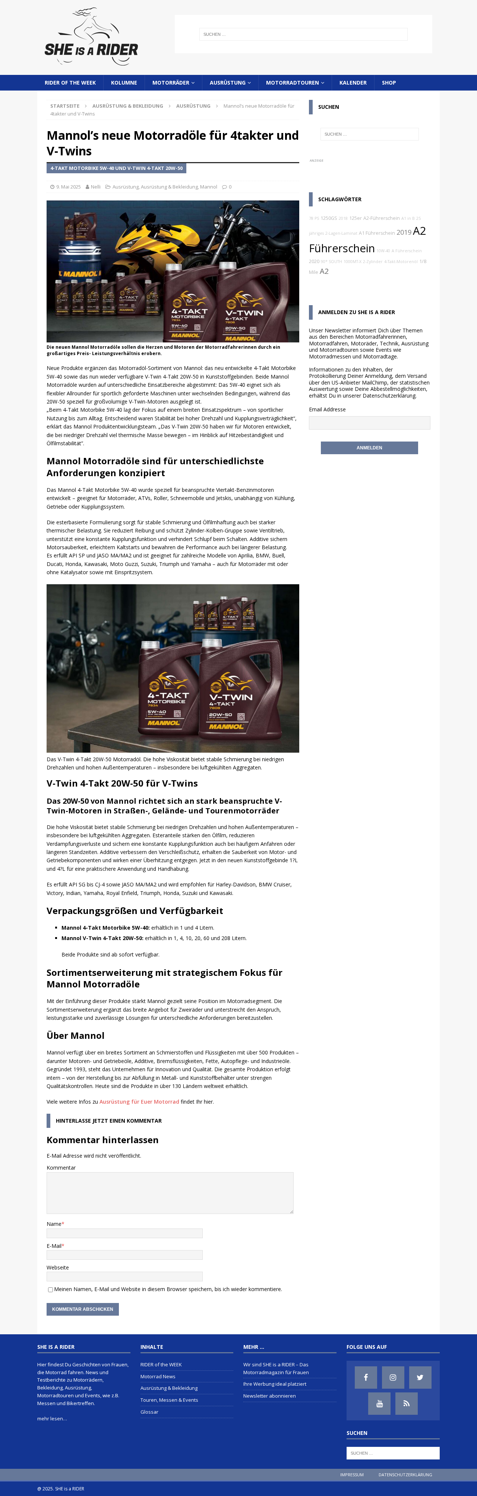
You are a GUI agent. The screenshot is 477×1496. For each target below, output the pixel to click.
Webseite (58, 1267)
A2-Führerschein (381, 218)
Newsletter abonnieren (269, 1395)
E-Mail (54, 1245)
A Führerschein (407, 250)
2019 (404, 232)
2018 (343, 218)
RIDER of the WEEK (70, 82)
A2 (324, 271)
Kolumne (124, 82)
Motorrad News (158, 1376)
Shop (389, 82)
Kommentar (61, 1167)
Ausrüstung (228, 82)
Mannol (208, 186)
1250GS (328, 218)
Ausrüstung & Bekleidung (127, 105)
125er (355, 218)
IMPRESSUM (352, 1474)
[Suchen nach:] (303, 34)
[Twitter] (420, 1377)
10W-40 (383, 250)
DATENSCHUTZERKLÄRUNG (405, 1474)
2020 (314, 261)
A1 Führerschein (377, 233)
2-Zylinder (373, 261)
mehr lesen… (52, 1418)
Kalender (353, 82)
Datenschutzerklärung (389, 395)
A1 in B (408, 218)
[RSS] (406, 1403)
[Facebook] (366, 1377)
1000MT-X (352, 261)
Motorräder (170, 82)
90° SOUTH (331, 261)
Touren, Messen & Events (169, 1400)
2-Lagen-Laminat (341, 233)
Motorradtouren (292, 82)
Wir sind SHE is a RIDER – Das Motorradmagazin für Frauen (276, 1368)
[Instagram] (393, 1377)
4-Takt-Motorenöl (401, 261)
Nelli (96, 186)
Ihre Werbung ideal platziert (274, 1383)
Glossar (149, 1411)
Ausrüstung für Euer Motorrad (139, 1101)
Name (54, 1223)
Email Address (326, 409)
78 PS (314, 218)
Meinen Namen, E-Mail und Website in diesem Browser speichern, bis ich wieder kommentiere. (168, 1289)
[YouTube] (379, 1403)
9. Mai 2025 (68, 186)
